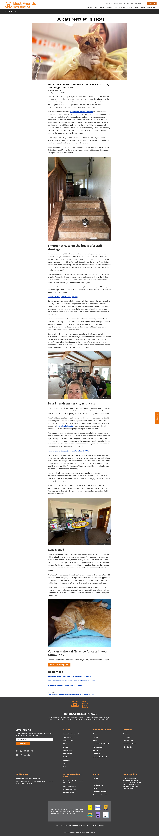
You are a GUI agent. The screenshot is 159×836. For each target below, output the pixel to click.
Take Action (97, 750)
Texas (56, 694)
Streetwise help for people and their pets (65, 685)
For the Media (98, 785)
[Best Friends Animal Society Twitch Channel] (25, 755)
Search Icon (146, 3)
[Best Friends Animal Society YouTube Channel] (17, 755)
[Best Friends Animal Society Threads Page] (32, 751)
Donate (151, 3)
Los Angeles (127, 737)
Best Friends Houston (65, 426)
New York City (128, 740)
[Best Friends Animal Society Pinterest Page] (25, 751)
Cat (59, 694)
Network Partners (69, 789)
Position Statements (100, 792)
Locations (126, 3)
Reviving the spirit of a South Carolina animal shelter (69, 676)
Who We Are (109, 3)
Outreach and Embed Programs (72, 694)
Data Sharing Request (72, 825)
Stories (136, 8)
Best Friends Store (69, 786)
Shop (132, 3)
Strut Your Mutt (68, 793)
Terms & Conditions (98, 825)
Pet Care (66, 757)
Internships (97, 782)
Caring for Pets (88, 694)
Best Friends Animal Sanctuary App (28, 778)
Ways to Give (67, 750)
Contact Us (59, 825)
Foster (95, 740)
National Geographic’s (130, 779)
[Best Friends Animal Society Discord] (29, 755)
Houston (51, 694)
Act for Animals (68, 740)
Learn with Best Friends (101, 744)
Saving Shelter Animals (96, 8)
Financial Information (100, 795)
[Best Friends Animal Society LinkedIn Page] (29, 751)
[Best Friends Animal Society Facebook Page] (17, 751)
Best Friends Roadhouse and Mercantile (73, 782)
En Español (138, 3)
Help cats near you (58, 664)
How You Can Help (125, 8)
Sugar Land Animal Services (81, 111)
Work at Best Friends (100, 757)
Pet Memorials (118, 3)
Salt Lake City (127, 747)
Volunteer (96, 754)
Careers (95, 778)
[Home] (20, 5)
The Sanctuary (111, 8)
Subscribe (22, 744)
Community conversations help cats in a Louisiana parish (71, 681)
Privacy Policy (85, 825)
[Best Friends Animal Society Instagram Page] (21, 751)
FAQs (95, 788)
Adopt (143, 8)
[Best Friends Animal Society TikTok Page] (21, 755)
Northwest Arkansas (130, 744)
